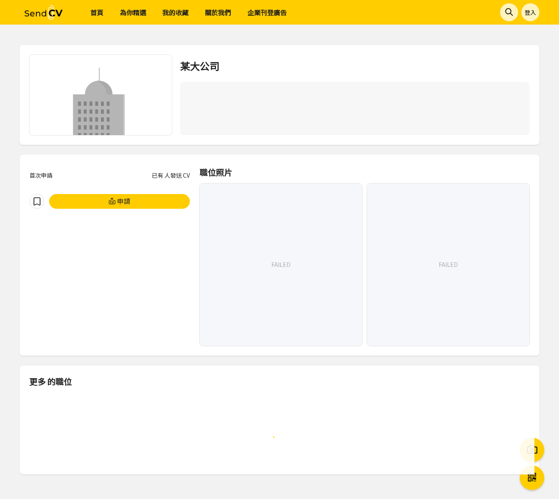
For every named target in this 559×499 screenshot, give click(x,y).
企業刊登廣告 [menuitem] (267, 12)
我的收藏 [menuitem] (175, 12)
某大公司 (199, 66)
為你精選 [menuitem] (133, 12)
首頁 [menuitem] (97, 12)
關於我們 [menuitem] (218, 12)
